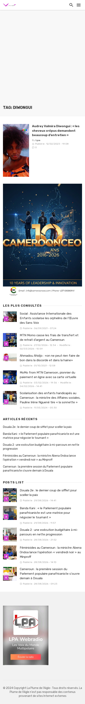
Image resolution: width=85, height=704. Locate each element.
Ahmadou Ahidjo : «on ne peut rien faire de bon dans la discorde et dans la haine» (50, 358)
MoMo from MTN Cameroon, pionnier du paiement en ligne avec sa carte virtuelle (48, 375)
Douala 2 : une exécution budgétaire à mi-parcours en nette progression (41, 446)
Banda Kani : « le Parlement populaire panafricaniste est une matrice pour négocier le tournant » (41, 436)
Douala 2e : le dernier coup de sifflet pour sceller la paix (37, 427)
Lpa (38, 140)
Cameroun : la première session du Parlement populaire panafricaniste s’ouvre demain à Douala (38, 468)
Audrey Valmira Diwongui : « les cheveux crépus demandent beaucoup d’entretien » (55, 130)
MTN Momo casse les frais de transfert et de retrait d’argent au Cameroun (49, 337)
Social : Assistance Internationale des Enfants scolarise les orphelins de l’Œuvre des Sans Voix (49, 318)
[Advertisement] (42, 60)
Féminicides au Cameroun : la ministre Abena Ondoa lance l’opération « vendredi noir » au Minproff (39, 457)
